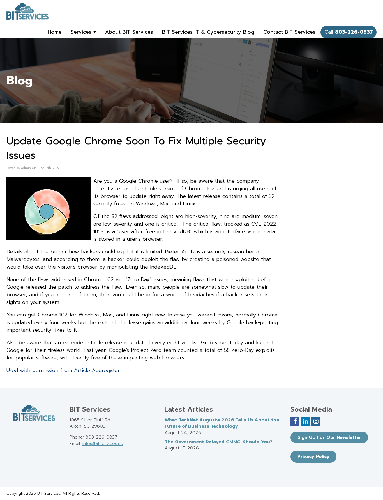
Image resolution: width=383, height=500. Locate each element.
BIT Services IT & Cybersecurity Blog (208, 32)
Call (348, 32)
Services (82, 32)
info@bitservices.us (102, 443)
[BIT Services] (27, 11)
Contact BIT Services (289, 32)
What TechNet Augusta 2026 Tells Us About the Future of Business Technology (222, 423)
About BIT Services (129, 32)
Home (55, 32)
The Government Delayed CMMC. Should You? (218, 442)
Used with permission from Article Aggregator (63, 370)
